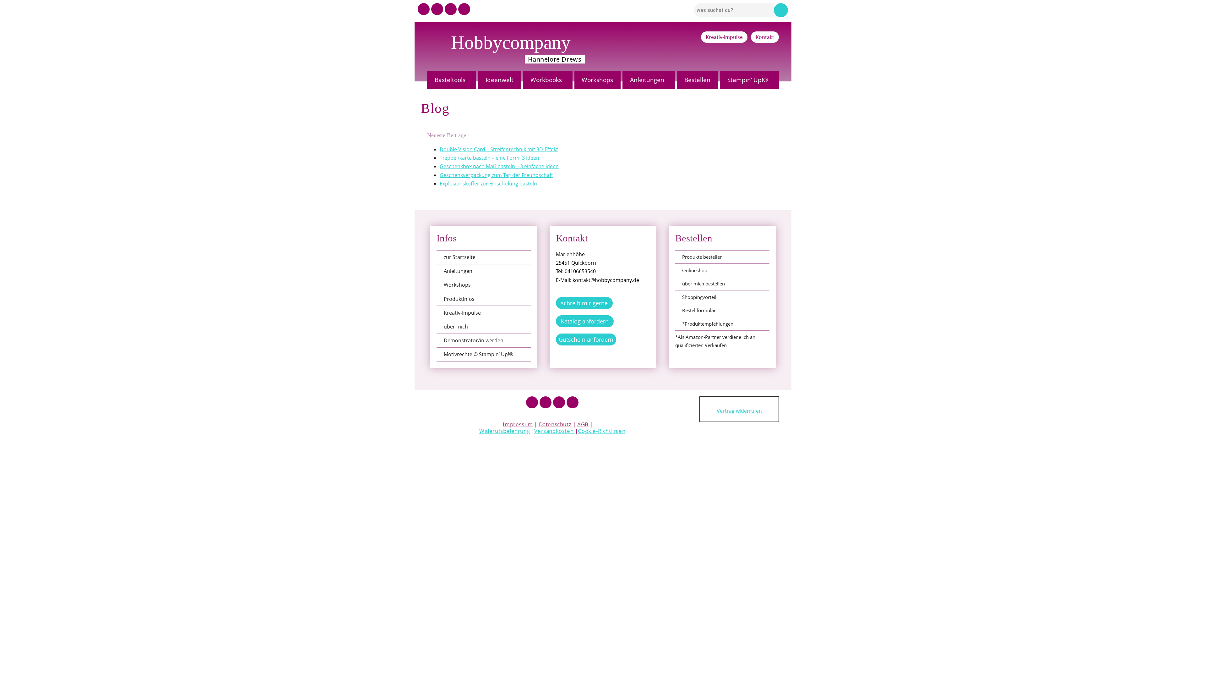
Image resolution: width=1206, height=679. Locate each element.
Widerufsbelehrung (504, 430)
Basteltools (450, 80)
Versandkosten (554, 430)
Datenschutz (555, 424)
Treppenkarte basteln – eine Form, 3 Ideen (489, 157)
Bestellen (697, 80)
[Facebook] (532, 402)
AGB (583, 424)
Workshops (597, 80)
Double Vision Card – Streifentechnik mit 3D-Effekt (499, 149)
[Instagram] (437, 9)
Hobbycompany (511, 42)
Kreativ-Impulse (724, 37)
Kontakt (765, 37)
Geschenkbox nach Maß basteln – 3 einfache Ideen (499, 166)
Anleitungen (647, 80)
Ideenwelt (499, 80)
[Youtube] (424, 9)
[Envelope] (464, 9)
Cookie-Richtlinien (601, 430)
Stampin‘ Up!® (747, 80)
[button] (451, 80)
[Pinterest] (451, 9)
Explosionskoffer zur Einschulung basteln (488, 183)
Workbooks (546, 80)
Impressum (518, 424)
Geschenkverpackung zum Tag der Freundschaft (496, 175)
